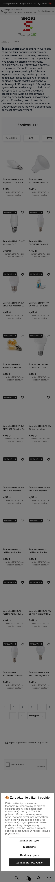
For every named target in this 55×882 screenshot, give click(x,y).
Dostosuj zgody (29, 855)
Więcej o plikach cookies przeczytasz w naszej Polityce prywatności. (27, 830)
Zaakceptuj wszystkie (29, 862)
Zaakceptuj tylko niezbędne (29, 843)
